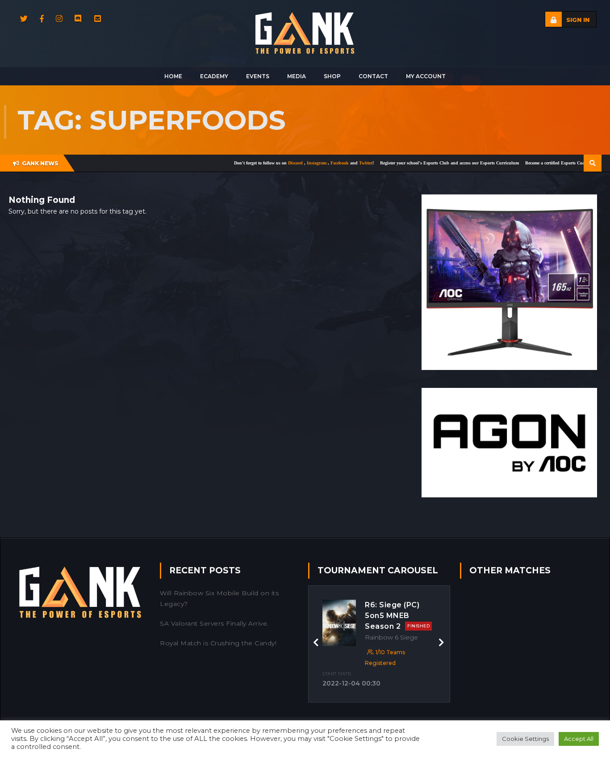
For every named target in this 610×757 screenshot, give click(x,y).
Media (296, 76)
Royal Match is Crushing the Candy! (218, 643)
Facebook (319, 162)
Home (173, 76)
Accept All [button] (578, 738)
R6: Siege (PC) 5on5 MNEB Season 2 (397, 616)
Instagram (295, 162)
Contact (373, 76)
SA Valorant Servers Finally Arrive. (214, 623)
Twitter (344, 162)
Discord (275, 162)
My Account (426, 76)
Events (257, 76)
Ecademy (214, 76)
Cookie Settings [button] (525, 738)
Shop (332, 76)
